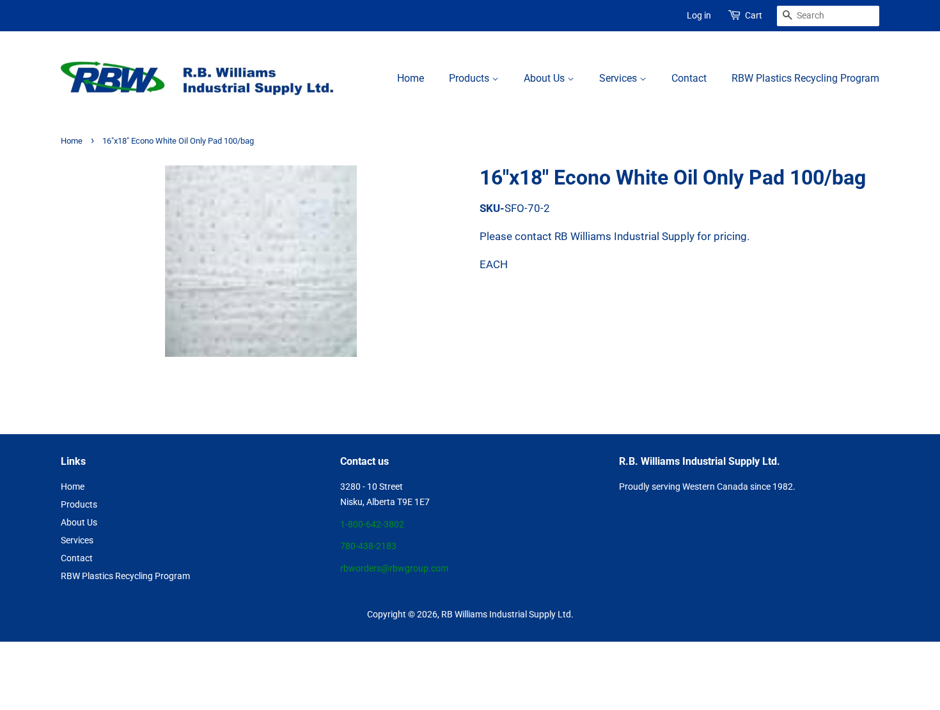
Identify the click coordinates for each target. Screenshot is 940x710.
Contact (689, 78)
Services (619, 78)
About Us (545, 78)
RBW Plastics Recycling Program (805, 78)
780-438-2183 (368, 546)
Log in (699, 15)
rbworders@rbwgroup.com (394, 568)
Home (410, 78)
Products (470, 78)
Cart (753, 15)
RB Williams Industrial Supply (498, 614)
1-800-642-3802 (372, 524)
